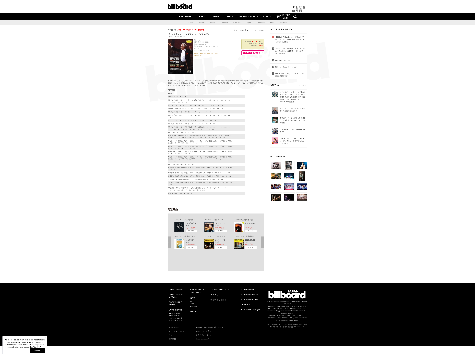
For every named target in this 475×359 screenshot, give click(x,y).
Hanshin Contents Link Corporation (286, 301)
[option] (215, 234)
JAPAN (192, 304)
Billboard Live (247, 289)
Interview (237, 22)
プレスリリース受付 (203, 331)
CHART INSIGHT (185, 16)
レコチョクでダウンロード (252, 52)
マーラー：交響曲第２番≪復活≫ (187, 236)
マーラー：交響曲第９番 (213, 219)
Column (224, 22)
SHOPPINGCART (285, 16)
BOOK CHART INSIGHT (175, 303)
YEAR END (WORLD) (175, 321)
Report (212, 22)
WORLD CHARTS (174, 316)
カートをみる (240, 30)
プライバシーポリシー (204, 335)
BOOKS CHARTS (197, 289)
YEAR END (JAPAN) (175, 318)
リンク (171, 335)
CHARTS (202, 16)
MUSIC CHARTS (175, 310)
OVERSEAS (193, 306)
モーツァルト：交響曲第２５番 (186, 219)
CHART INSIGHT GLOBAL (176, 296)
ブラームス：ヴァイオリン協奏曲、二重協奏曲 (222, 236)
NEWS (216, 16)
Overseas (261, 22)
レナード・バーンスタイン (176, 37)
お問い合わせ (174, 327)
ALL (191, 301)
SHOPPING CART (218, 300)
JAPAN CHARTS (174, 313)
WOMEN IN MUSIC (247, 16)
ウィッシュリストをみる (256, 30)
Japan (248, 22)
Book (272, 22)
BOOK (266, 16)
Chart (191, 22)
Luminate (245, 304)
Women (283, 22)
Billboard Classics (249, 294)
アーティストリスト (176, 331)
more (301, 85)
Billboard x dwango (250, 309)
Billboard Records (249, 299)
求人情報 (172, 339)
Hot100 (201, 22)
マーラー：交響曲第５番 (243, 219)
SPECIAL (230, 16)
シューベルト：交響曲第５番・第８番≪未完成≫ (253, 236)
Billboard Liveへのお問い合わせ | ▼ (209, 327)
